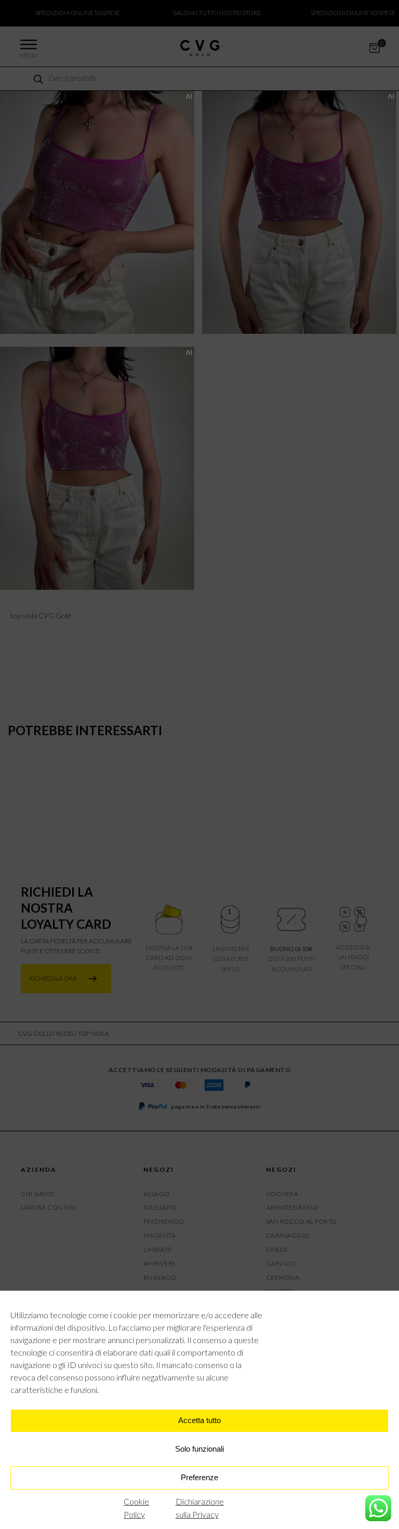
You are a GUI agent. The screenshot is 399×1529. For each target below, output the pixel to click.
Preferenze (199, 1477)
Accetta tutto (199, 1420)
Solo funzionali (199, 1448)
